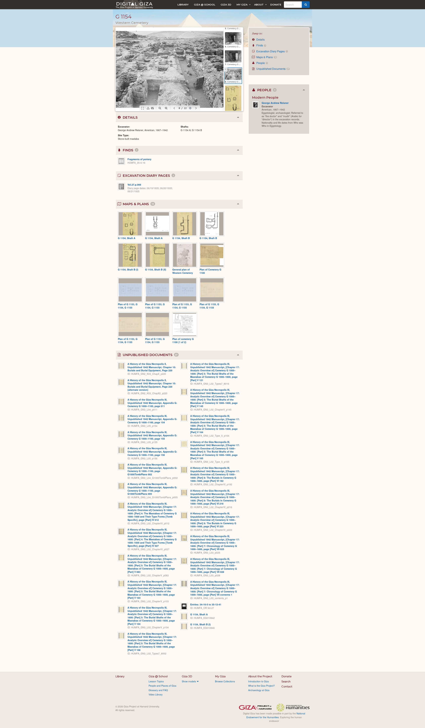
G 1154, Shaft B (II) (155, 269)
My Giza (242, 4)
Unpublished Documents (272, 69)
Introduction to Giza (258, 681)
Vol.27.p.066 (134, 184)
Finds (260, 45)
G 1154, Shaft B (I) (128, 269)
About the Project (260, 676)
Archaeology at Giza (258, 690)
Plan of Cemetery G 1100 (210, 271)
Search (286, 681)
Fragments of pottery (139, 159)
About (259, 4)
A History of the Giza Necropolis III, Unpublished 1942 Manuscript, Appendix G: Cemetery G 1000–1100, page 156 (152, 451)
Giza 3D (226, 4)
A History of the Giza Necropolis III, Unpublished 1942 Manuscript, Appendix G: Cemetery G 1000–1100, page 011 (152, 403)
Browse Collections (225, 681)
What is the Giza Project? (261, 685)
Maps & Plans (266, 57)
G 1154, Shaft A (126, 238)
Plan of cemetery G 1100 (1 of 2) (183, 340)
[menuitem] (183, 4)
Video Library (156, 694)
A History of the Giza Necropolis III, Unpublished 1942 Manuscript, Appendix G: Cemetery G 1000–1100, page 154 (152, 419)
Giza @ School (204, 4)
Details (260, 39)
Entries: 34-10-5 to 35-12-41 (205, 604)
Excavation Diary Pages (271, 51)
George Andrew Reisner (275, 102)
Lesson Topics (156, 681)
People (261, 63)
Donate (275, 4)
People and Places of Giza (162, 685)
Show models (189, 681)
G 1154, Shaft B (181, 238)
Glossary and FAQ (158, 690)
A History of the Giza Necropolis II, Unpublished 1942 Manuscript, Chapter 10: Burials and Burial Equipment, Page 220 (152, 367)
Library (183, 4)
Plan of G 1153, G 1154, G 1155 (127, 306)
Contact (286, 686)
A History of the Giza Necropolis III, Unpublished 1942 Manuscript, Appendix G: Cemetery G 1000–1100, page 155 (152, 435)
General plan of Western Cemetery (182, 271)
